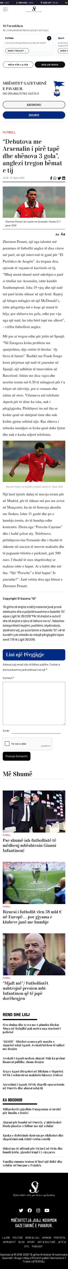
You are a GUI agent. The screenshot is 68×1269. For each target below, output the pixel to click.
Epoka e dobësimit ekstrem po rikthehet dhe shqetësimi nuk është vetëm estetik (33, 1137)
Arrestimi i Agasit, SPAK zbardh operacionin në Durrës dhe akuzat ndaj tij (33, 1086)
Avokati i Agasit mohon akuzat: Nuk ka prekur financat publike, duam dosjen (34, 1060)
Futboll (9, 132)
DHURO (34, 115)
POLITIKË (18, 1237)
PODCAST (37, 1246)
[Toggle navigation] (4, 9)
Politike (9, 38)
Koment (8, 678)
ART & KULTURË (46, 1242)
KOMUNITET (9, 1242)
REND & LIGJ (32, 1237)
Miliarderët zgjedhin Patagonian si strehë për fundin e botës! (32, 1111)
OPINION (46, 1237)
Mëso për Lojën (18, 64)
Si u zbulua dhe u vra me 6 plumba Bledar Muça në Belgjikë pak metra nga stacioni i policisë (32, 1028)
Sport (61, 38)
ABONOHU (34, 105)
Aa (57, 234)
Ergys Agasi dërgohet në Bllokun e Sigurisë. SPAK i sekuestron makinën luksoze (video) (33, 1073)
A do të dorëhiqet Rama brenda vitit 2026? (25, 42)
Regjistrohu (50, 64)
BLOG (21, 1242)
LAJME (6, 1237)
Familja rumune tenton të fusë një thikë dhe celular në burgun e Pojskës (32, 1163)
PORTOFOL (60, 1237)
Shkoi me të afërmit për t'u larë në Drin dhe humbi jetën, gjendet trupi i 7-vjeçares (33, 1150)
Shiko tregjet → (17, 50)
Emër (6, 730)
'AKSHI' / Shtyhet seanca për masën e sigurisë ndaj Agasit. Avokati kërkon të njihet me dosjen (33, 1045)
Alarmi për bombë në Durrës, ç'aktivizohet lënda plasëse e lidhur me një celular (32, 1124)
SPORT (31, 1242)
